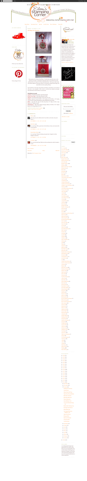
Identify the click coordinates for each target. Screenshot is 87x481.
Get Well (63, 234)
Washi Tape (64, 345)
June (65, 428)
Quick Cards (64, 295)
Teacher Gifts (64, 324)
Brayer (63, 174)
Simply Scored (64, 309)
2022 (64, 362)
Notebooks (64, 275)
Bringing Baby (66, 416)
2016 (64, 373)
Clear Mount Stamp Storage (67, 188)
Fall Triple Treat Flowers (68, 407)
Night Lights (64, 272)
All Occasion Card (65, 151)
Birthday (63, 165)
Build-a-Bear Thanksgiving (69, 405)
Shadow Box (64, 306)
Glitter (63, 244)
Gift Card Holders (65, 239)
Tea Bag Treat (64, 323)
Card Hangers (64, 180)
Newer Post (30, 150)
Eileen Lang (71, 39)
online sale (64, 278)
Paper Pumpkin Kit (65, 281)
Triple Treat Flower (67, 414)
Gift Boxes (63, 238)
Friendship (63, 233)
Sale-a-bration (64, 303)
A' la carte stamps (65, 149)
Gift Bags (38, 109)
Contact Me (60, 24)
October (65, 387)
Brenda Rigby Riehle (34, 132)
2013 (64, 378)
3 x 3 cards (63, 148)
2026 (64, 355)
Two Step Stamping (65, 337)
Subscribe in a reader (65, 116)
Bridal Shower (64, 176)
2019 (64, 367)
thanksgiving (64, 327)
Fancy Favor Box (65, 222)
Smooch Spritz (64, 310)
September (66, 423)
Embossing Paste (65, 217)
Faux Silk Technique (65, 228)
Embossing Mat (64, 216)
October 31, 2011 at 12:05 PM (38, 137)
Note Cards (64, 273)
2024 (64, 358)
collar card (63, 194)
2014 (64, 376)
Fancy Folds (64, 224)
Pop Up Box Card (65, 286)
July (65, 427)
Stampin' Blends (64, 315)
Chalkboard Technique (66, 183)
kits (62, 259)
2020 (64, 366)
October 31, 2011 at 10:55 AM (38, 129)
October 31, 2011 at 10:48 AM (38, 121)
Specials (40, 24)
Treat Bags (63, 331)
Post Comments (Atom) (37, 153)
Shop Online (27, 24)
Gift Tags (63, 241)
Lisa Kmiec (33, 140)
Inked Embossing (67, 409)
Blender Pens (64, 168)
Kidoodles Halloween (68, 397)
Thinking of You (65, 329)
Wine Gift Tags (64, 349)
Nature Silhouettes (67, 399)
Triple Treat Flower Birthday (69, 393)
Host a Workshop (53, 24)
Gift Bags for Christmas (33, 30)
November (66, 385)
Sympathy (63, 321)
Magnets (63, 265)
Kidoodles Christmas (67, 395)
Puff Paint (63, 292)
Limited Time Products (66, 261)
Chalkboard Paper (65, 182)
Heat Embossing (64, 248)
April (65, 432)
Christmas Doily (67, 419)
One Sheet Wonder (65, 276)
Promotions (64, 290)
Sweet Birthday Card (67, 401)
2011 (64, 382)
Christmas (63, 186)
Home (44, 150)
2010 (64, 440)
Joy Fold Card (64, 258)
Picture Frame (64, 284)
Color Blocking (64, 196)
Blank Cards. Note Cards (66, 166)
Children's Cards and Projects (67, 185)
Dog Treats (63, 208)
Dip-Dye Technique (65, 207)
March (65, 434)
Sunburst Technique (65, 320)
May (65, 430)
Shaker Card (64, 307)
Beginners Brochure (65, 160)
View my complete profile (67, 62)
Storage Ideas (64, 318)
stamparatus (64, 314)
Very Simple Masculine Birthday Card (68, 412)
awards (63, 154)
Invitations (64, 255)
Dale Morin (33, 124)
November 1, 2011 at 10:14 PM (38, 145)
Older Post (57, 150)
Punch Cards (64, 293)
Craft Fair (33, 109)
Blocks (63, 169)
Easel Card (63, 210)
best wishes (64, 162)
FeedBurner (71, 113)
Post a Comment (31, 148)
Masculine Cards (65, 267)
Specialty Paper (64, 312)
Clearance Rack (64, 189)
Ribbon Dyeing (64, 300)
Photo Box (63, 283)
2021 (64, 364)
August (65, 425)
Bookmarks (64, 171)
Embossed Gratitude (67, 417)
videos (63, 341)
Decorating (64, 203)
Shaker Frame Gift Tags (68, 392)
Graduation (64, 245)
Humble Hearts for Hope (66, 251)
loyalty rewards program (66, 262)
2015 (64, 374)
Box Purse (63, 172)
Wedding (63, 348)
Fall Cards (63, 220)
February (65, 436)
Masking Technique (65, 269)
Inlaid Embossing (65, 253)
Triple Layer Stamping (66, 334)
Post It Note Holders (65, 287)
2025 (64, 357)
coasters (63, 193)
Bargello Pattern (64, 158)
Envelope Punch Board (66, 219)
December (66, 383)
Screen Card (64, 304)
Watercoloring (64, 346)
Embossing (64, 214)
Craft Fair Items (66, 421)
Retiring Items (64, 296)
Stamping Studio (65, 317)
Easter (63, 211)
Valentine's (64, 338)
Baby (62, 155)
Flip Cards (63, 230)
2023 (64, 360)
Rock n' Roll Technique (66, 301)
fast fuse (63, 225)
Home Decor (64, 250)
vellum (63, 340)
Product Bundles (65, 289)
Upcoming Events (34, 24)
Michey (32, 115)
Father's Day (64, 227)
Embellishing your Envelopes (67, 213)
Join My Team (46, 24)
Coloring (63, 199)
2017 (64, 371)
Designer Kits (64, 205)
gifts (62, 242)
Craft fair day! (66, 390)
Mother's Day (64, 270)
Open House (64, 279)
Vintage (63, 343)
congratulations (64, 200)
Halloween (63, 247)
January (65, 437)
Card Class (63, 179)
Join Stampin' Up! (65, 256)
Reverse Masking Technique (67, 298)
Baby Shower (64, 157)
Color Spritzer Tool (65, 197)
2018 (64, 369)
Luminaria (63, 264)
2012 (64, 380)
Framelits (63, 231)
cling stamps (64, 191)
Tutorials (63, 335)
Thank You (64, 326)
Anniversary (64, 152)
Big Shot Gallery (65, 163)
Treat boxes (64, 332)
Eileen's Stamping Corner (43, 4)
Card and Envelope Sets (66, 177)
